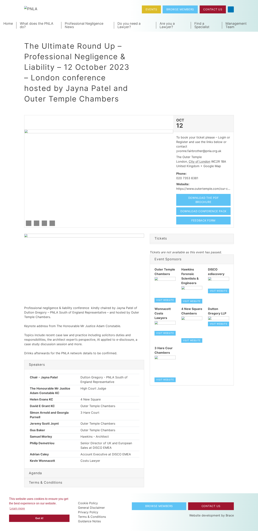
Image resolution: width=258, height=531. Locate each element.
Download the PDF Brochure (203, 200)
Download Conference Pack (203, 211)
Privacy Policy (88, 512)
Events (151, 9)
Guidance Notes (89, 521)
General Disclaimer (91, 507)
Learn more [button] (17, 508)
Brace (230, 515)
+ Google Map (210, 166)
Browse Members (180, 9)
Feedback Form (203, 220)
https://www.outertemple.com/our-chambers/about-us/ (215, 189)
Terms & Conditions (92, 517)
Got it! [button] (39, 518)
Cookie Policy (88, 503)
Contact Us (212, 9)
